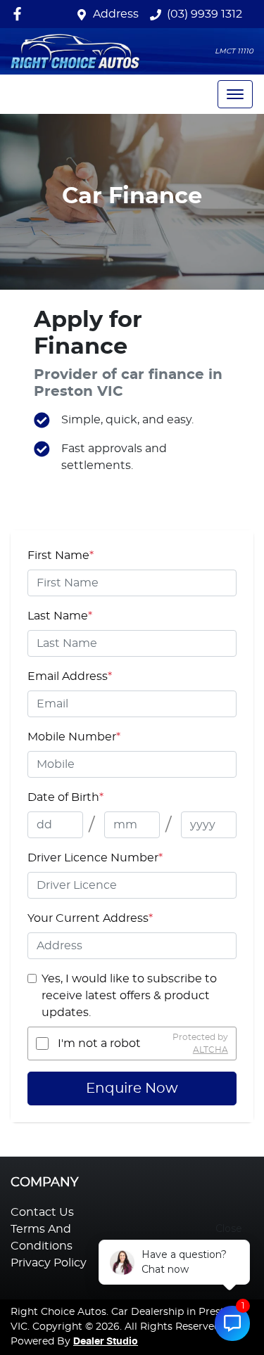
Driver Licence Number (95, 857)
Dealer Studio (105, 1342)
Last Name (59, 616)
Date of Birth (65, 797)
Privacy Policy (49, 1263)
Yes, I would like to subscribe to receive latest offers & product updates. (129, 995)
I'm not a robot (99, 1043)
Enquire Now (132, 1088)
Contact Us (42, 1212)
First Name (60, 555)
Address (116, 14)
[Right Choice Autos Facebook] (20, 13)
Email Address (69, 676)
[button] (235, 94)
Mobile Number (73, 737)
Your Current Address (90, 918)
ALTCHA (210, 1050)
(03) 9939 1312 (204, 14)
